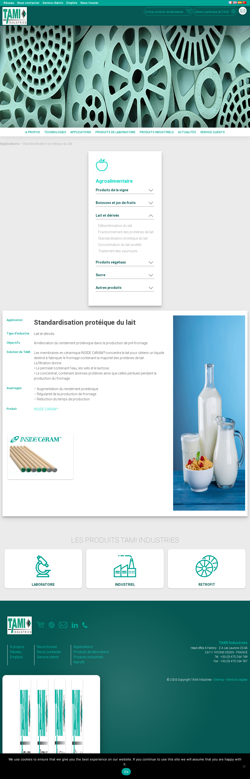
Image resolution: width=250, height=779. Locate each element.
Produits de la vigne (112, 190)
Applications (80, 132)
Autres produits (109, 288)
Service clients (52, 3)
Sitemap (219, 679)
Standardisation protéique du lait (123, 238)
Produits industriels (157, 132)
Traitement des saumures (117, 251)
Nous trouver (89, 3)
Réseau (9, 3)
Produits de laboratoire (115, 132)
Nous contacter (28, 3)
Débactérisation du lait (115, 226)
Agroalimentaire (114, 181)
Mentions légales (237, 679)
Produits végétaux (111, 262)
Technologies (55, 132)
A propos (32, 132)
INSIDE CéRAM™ (46, 409)
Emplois (71, 3)
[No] (243, 766)
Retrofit (78, 662)
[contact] (243, 11)
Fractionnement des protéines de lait (126, 232)
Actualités (187, 132)
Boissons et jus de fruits (116, 203)
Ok (126, 772)
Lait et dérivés (107, 215)
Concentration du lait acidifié (119, 245)
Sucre (100, 275)
